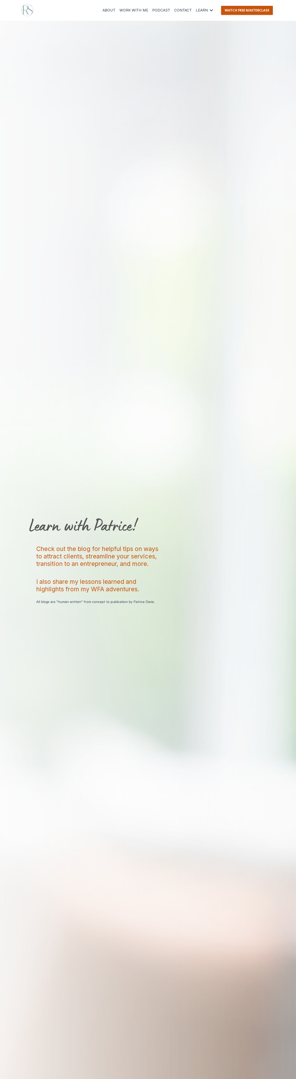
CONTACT (183, 10)
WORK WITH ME (133, 10)
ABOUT (108, 10)
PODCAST (161, 10)
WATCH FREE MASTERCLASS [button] (247, 10)
